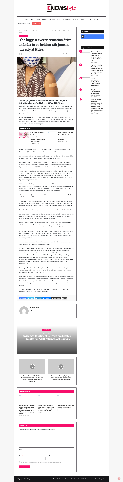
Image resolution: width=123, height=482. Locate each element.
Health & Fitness (24, 36)
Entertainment (67, 19)
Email (21, 456)
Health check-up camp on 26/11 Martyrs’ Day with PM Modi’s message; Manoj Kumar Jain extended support (46, 409)
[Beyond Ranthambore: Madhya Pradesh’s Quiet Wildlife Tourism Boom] (85, 80)
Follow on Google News (100, 479)
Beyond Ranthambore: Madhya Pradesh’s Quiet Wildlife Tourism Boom (96, 82)
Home (27, 19)
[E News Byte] (61, 8)
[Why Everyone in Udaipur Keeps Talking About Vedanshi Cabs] (85, 92)
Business (44, 19)
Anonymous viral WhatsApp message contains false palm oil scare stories (65, 407)
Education (52, 19)
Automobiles (28, 30)
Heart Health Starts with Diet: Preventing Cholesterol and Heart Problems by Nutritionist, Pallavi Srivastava (37, 137)
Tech (58, 19)
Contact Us (77, 479)
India (32, 19)
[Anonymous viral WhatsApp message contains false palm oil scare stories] (65, 399)
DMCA (82, 479)
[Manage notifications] (119, 478)
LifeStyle (75, 19)
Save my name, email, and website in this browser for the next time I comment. (41, 462)
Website (50, 456)
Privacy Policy (89, 479)
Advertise (70, 479)
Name (21, 449)
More (82, 19)
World (38, 19)
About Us (64, 479)
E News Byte (25, 54)
